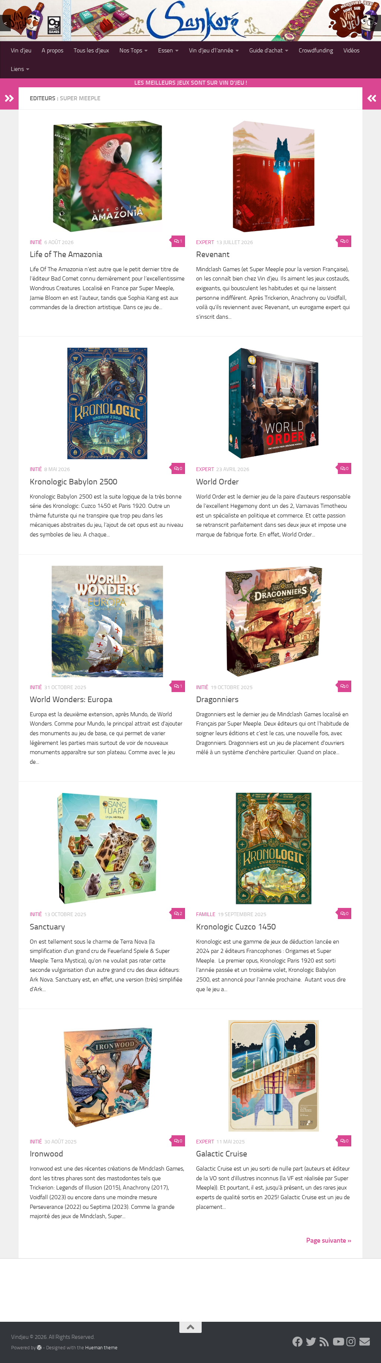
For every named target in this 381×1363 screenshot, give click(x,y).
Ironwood (46, 1154)
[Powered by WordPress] (39, 1347)
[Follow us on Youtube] (338, 1342)
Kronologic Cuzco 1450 (236, 927)
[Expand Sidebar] (9, 98)
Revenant (213, 254)
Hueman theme (101, 1347)
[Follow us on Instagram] (351, 1342)
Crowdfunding (316, 50)
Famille (205, 914)
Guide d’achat (266, 50)
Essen (165, 50)
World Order (217, 482)
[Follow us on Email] (364, 1342)
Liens (17, 68)
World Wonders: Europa (71, 699)
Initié (36, 242)
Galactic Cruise (221, 1154)
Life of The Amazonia (66, 254)
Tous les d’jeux (91, 50)
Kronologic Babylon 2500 (73, 482)
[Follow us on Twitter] (311, 1342)
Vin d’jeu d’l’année (211, 50)
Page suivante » (328, 1240)
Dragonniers (217, 699)
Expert (205, 242)
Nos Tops (130, 50)
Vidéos (351, 50)
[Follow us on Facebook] (297, 1342)
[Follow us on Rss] (324, 1342)
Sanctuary (47, 927)
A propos (52, 50)
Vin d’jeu (21, 50)
